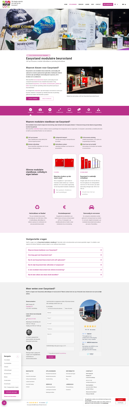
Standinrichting (49, 379)
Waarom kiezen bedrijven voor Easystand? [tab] (42, 250)
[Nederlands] (115, 4)
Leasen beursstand (30, 381)
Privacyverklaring (62, 353)
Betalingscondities (50, 392)
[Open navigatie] (4, 402)
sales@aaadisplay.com (91, 382)
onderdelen (37, 90)
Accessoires (7, 373)
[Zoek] (117, 4)
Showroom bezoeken (11, 396)
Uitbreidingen (8, 370)
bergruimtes (36, 83)
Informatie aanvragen (70, 373)
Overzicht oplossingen (31, 376)
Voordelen (7, 360)
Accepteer (120, 399)
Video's (6, 367)
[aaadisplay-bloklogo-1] (13, 4)
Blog (67, 379)
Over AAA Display (30, 384)
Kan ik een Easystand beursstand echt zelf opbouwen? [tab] (46, 260)
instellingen (105, 403)
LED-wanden (43, 83)
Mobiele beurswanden (51, 376)
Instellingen (120, 402)
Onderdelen (7, 380)
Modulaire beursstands (37, 55)
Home (30, 55)
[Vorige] (1, 29)
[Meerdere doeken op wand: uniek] (64, 163)
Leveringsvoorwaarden (51, 389)
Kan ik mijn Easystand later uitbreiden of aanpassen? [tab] (46, 265)
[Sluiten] (17, 356)
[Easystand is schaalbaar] (90, 163)
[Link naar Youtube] (123, 4)
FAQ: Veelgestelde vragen (11, 387)
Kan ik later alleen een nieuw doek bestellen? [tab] (43, 275)
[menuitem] (65, 4)
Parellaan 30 (29, 306)
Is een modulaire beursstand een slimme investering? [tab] (46, 270)
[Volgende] (127, 29)
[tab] (30, 111)
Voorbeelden (7, 363)
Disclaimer (68, 389)
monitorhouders (51, 83)
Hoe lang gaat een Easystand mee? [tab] (40, 255)
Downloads (7, 384)
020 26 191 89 (32, 319)
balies (27, 85)
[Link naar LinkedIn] (125, 4)
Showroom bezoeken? (91, 391)
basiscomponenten (39, 79)
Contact (27, 386)
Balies (5, 377)
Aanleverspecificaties (50, 387)
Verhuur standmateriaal (31, 379)
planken (58, 83)
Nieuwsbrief (68, 376)
